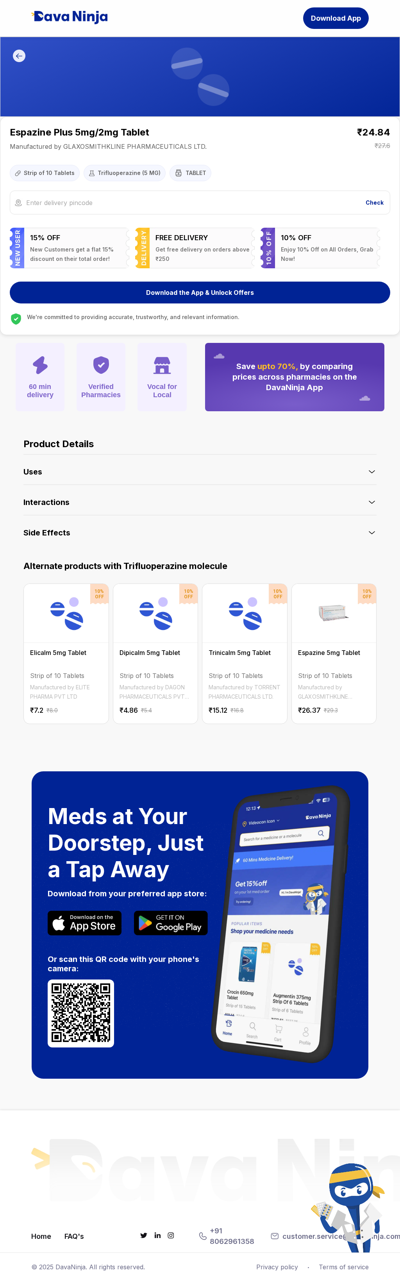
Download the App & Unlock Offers (200, 292)
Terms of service (344, 1267)
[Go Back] (19, 56)
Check (375, 202)
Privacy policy (277, 1267)
